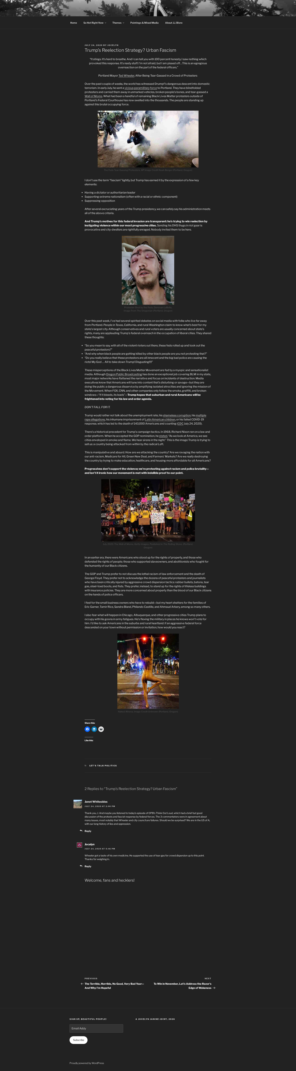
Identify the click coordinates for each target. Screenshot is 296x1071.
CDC (180, 423)
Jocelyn (113, 45)
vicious (129, 88)
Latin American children (160, 419)
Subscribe (78, 1039)
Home (73, 22)
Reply (88, 831)
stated (163, 436)
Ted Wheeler (126, 75)
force (153, 88)
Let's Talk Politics (103, 765)
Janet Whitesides (96, 801)
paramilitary (142, 88)
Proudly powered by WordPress (87, 1063)
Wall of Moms (93, 96)
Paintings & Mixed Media (144, 22)
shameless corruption (177, 415)
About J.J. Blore (173, 22)
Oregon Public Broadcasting (124, 374)
